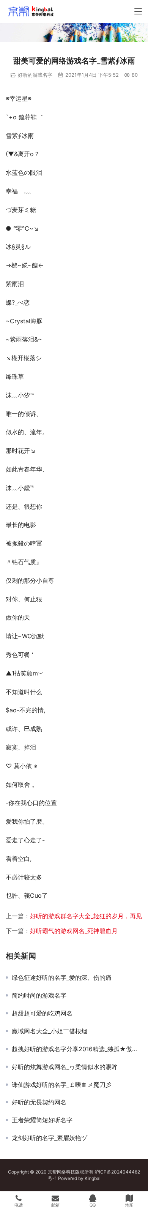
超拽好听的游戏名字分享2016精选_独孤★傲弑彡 (77, 1049)
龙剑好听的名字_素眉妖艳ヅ (49, 1137)
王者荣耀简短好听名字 (42, 1120)
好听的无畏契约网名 (39, 1102)
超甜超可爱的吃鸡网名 (42, 1013)
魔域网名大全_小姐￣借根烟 (49, 1031)
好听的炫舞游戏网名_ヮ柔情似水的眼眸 (65, 1066)
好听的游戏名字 (35, 75)
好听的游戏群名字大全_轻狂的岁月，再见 (86, 916)
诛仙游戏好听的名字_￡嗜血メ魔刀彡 (62, 1084)
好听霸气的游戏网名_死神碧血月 (74, 931)
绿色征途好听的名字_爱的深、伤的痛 (62, 977)
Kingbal (93, 1178)
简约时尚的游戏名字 (39, 995)
